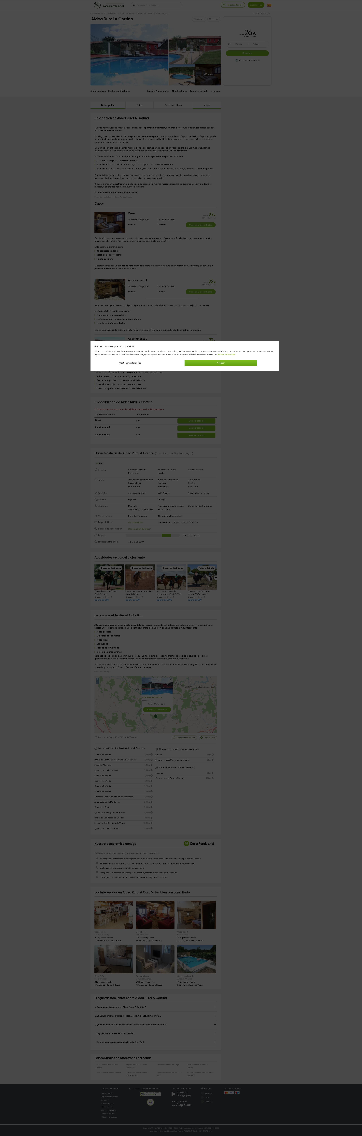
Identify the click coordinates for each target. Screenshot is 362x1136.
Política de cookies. (227, 355)
